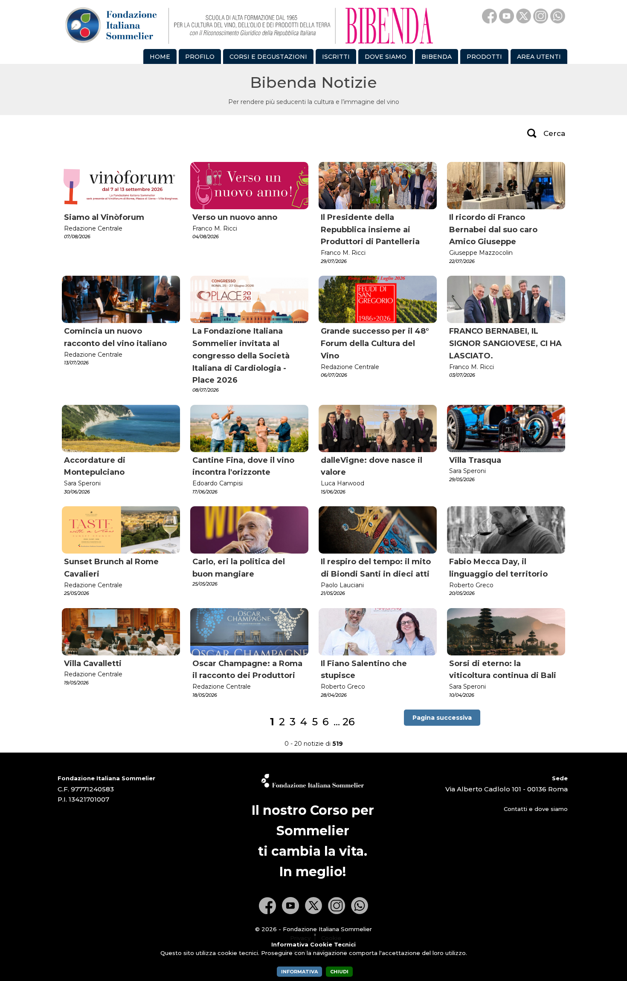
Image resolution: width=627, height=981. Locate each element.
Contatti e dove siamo (536, 808)
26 (349, 722)
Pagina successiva (442, 717)
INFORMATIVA (299, 972)
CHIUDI (339, 972)
